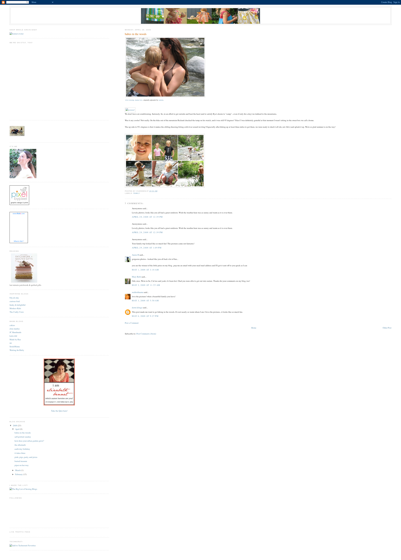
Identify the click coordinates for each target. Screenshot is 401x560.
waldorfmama (137, 292)
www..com (19, 213)
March (18, 470)
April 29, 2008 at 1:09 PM (146, 247)
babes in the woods (23, 432)
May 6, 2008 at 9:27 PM (145, 316)
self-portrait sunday (23, 436)
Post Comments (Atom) (146, 333)
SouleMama (15, 346)
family (136, 193)
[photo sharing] (165, 96)
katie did (13, 335)
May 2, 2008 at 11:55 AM (146, 285)
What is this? (18, 241)
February (19, 474)
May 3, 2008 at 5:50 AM (145, 300)
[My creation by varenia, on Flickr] (165, 186)
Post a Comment (132, 322)
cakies (12, 325)
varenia (161, 100)
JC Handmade (15, 332)
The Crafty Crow (17, 312)
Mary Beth (136, 276)
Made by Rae (15, 339)
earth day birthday (22, 449)
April (17, 429)
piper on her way (22, 465)
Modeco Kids (15, 308)
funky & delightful (18, 304)
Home (253, 327)
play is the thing (200, 13)
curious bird (15, 301)
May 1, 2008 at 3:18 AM (145, 269)
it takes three (20, 453)
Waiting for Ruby (17, 350)
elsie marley (15, 328)
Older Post (387, 327)
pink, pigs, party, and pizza (26, 457)
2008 (15, 425)
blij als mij (14, 297)
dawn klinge (137, 307)
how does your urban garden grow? (29, 440)
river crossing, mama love (133, 100)
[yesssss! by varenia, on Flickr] (130, 109)
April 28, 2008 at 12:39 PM (147, 216)
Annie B (135, 254)
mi (11, 342)
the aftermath (20, 444)
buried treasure (21, 461)
